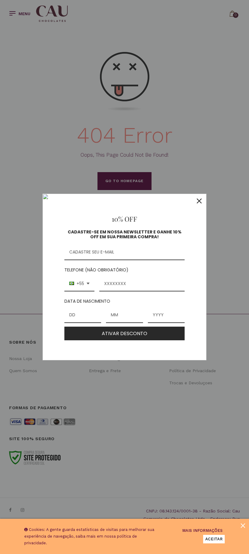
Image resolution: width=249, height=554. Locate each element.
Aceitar (214, 539)
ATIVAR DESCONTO (124, 333)
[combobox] (79, 284)
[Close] (199, 201)
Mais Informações (202, 530)
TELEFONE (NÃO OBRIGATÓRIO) (96, 270)
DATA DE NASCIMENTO (87, 301)
